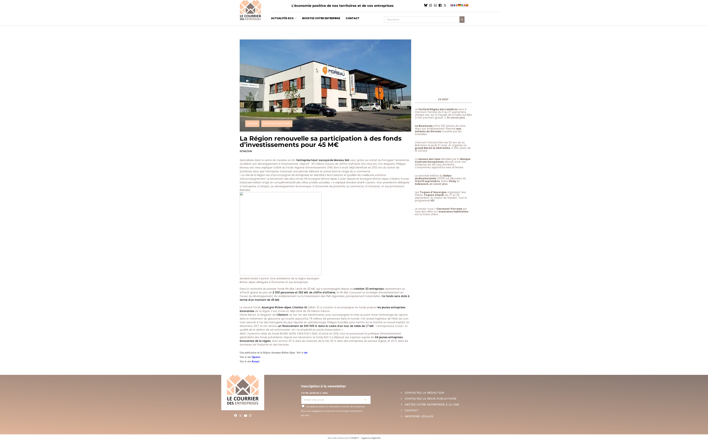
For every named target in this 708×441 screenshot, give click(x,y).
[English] (452, 5)
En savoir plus (456, 117)
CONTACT (352, 18)
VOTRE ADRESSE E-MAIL (314, 393)
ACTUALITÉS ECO (282, 18)
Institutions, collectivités (277, 123)
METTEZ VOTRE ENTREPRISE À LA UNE (432, 404)
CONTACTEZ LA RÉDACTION (424, 392)
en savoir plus (439, 184)
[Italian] (463, 5)
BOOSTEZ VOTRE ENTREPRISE (321, 18)
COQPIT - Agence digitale (365, 438)
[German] (459, 5)
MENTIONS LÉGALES (419, 416)
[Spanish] (466, 5)
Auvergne (252, 123)
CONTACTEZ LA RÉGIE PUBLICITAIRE (431, 398)
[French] (455, 5)
